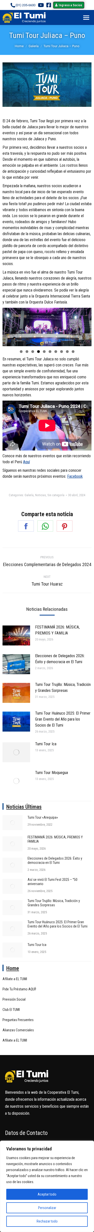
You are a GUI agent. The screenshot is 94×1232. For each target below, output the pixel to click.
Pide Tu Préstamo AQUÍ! (19, 989)
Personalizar (47, 1208)
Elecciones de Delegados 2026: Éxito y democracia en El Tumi (60, 658)
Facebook (75, 476)
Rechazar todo (47, 1221)
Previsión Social (14, 999)
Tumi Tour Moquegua (51, 772)
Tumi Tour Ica (45, 744)
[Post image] (16, 635)
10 (73, 351)
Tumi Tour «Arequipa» (43, 817)
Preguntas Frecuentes (18, 1020)
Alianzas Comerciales (18, 1030)
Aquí (26, 462)
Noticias (40, 495)
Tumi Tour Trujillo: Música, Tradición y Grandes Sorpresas (63, 687)
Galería (29, 495)
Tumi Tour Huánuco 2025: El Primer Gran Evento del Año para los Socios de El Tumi (62, 719)
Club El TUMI (11, 1010)
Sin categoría (55, 495)
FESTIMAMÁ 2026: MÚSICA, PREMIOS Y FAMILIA (57, 630)
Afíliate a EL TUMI (15, 979)
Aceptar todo (47, 1194)
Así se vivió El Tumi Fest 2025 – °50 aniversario (52, 882)
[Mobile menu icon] (86, 17)
